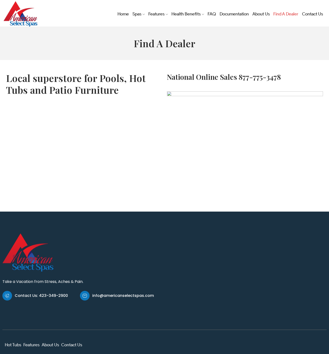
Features (156, 14)
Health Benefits (186, 14)
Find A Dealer (285, 14)
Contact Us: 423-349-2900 (41, 295)
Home (123, 14)
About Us (261, 14)
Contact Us (312, 14)
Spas (136, 14)
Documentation (234, 14)
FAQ (212, 14)
